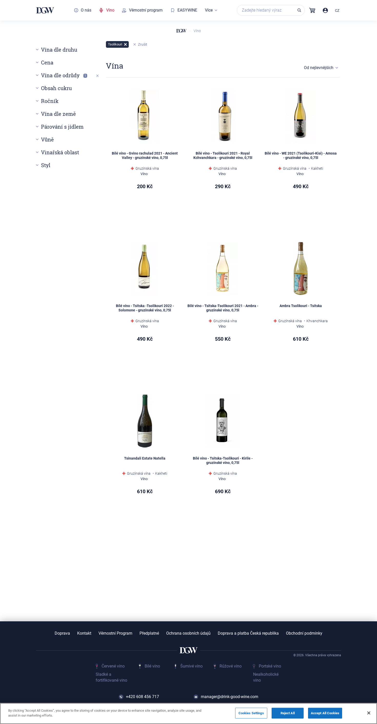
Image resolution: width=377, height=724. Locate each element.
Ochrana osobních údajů (188, 633)
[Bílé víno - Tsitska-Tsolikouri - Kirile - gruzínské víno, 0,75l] (222, 421)
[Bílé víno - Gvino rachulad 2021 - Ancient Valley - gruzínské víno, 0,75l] (144, 116)
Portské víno (270, 666)
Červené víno (113, 666)
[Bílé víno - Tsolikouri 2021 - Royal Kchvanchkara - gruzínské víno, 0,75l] (222, 116)
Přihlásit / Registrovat (325, 10)
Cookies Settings (251, 713)
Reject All (288, 713)
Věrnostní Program (115, 633)
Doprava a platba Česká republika (248, 633)
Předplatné (149, 633)
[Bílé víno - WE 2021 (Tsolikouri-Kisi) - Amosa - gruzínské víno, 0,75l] (300, 116)
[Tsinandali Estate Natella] (144, 421)
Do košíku (316, 366)
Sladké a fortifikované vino (111, 677)
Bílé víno (152, 666)
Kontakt (84, 633)
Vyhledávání (299, 10)
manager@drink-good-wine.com (229, 696)
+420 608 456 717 (142, 696)
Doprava (62, 633)
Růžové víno (231, 666)
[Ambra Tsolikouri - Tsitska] (300, 268)
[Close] (368, 713)
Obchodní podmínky (304, 633)
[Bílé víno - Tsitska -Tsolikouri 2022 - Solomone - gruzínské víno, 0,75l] (144, 268)
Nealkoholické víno (266, 677)
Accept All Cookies (325, 713)
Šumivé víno (191, 666)
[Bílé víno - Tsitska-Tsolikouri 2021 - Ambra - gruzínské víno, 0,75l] (222, 268)
